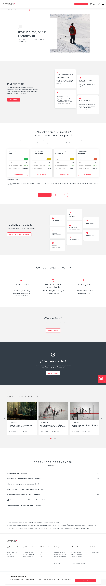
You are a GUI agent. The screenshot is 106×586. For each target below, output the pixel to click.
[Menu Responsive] (102, 4)
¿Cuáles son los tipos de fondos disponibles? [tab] (23, 484)
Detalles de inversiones (76, 561)
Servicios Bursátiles (75, 558)
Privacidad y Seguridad (76, 556)
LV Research (26, 561)
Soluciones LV (16, 10)
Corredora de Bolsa (27, 558)
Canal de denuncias (94, 552)
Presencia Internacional (12, 558)
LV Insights (57, 547)
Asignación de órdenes (76, 554)
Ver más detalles (18, 174)
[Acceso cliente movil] (91, 4)
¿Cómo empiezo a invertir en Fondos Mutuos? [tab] (23, 494)
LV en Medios (57, 563)
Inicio (8, 10)
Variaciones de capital (76, 552)
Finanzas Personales (59, 561)
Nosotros (9, 550)
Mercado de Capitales (28, 552)
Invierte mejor (53, 330)
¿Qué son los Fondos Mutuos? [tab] (17, 473)
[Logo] (10, 3)
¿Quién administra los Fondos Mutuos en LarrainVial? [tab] (26, 500)
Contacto (92, 550)
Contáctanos (94, 547)
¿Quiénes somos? (12, 547)
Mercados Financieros (59, 552)
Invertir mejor (13, 99)
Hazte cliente (45, 195)
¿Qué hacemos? (28, 547)
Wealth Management (28, 556)
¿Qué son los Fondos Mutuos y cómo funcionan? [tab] (24, 479)
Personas (9, 554)
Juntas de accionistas (76, 550)
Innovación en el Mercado (60, 556)
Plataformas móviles (45, 558)
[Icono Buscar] (94, 4)
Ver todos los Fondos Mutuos (19, 234)
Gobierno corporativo (12, 552)
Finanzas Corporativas (28, 550)
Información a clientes (78, 547)
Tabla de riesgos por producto (78, 563)
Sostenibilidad (10, 556)
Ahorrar (42, 554)
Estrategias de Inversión (60, 554)
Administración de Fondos (29, 554)
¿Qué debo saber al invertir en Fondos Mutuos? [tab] (24, 505)
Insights (56, 550)
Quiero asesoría (60, 195)
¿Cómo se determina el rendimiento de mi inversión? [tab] (26, 489)
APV (41, 556)
